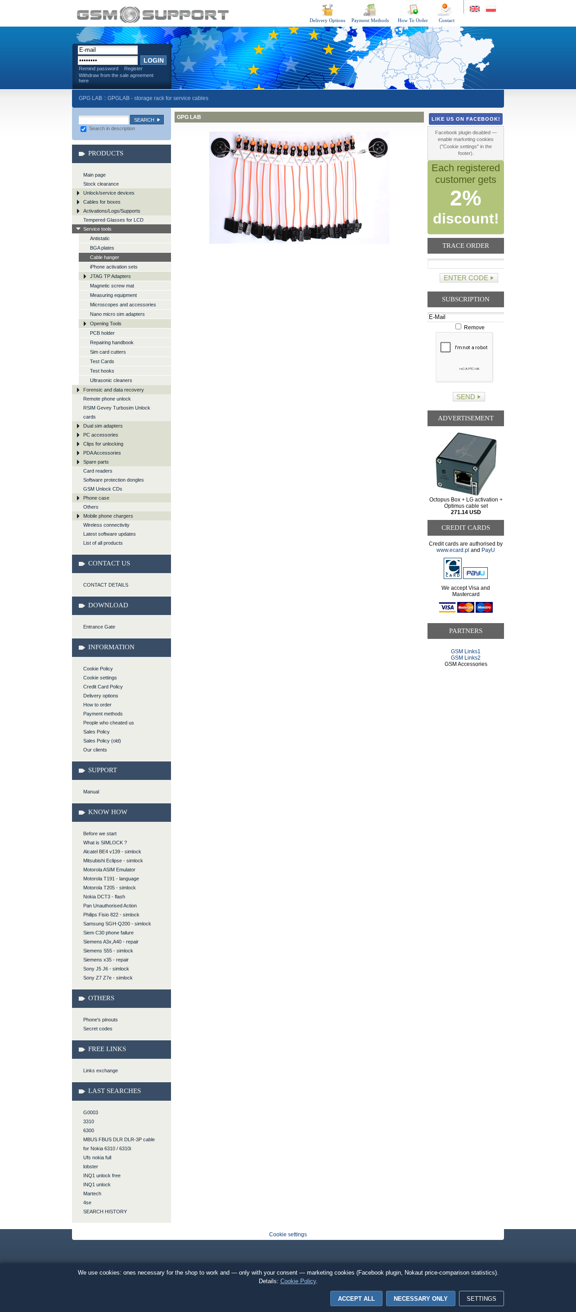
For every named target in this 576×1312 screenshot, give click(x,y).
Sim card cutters (108, 352)
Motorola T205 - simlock (109, 887)
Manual (91, 791)
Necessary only (421, 1298)
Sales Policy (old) (102, 740)
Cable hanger (104, 257)
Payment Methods (370, 20)
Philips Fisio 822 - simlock (111, 914)
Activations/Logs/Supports (111, 211)
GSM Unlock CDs (102, 489)
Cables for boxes (102, 202)
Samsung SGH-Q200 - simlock (117, 923)
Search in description (111, 128)
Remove (474, 327)
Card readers (97, 471)
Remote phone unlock (107, 398)
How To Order (413, 20)
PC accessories (100, 434)
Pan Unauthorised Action (110, 905)
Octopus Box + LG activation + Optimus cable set (466, 506)
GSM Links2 (466, 658)
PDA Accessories (102, 453)
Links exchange (100, 1070)
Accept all (356, 1298)
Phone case (96, 498)
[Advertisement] (466, 702)
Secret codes (97, 1028)
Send (465, 397)
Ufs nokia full (97, 1157)
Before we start (100, 833)
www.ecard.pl (452, 550)
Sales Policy (96, 731)
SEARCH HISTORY (105, 1211)
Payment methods (103, 713)
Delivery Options (327, 20)
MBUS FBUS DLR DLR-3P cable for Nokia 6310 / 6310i (119, 1144)
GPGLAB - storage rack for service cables (158, 98)
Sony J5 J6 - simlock (106, 968)
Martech (92, 1193)
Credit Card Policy (103, 686)
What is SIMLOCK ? (105, 842)
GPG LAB (153, 14)
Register (133, 68)
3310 (88, 1121)
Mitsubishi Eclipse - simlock (113, 860)
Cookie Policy (98, 668)
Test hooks (102, 371)
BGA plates (102, 248)
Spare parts (96, 462)
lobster (90, 1166)
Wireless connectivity (106, 525)
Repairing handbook (112, 342)
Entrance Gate (99, 626)
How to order (97, 704)
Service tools (97, 229)
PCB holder (102, 333)
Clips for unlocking (103, 443)
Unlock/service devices (109, 193)
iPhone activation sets (114, 266)
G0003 (90, 1112)
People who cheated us (108, 722)
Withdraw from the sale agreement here (116, 78)
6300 (88, 1130)
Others (91, 507)
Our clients (95, 749)
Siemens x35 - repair (106, 959)
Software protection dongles (113, 480)
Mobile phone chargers (108, 516)
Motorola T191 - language (111, 878)
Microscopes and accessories (123, 304)
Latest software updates (109, 534)
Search (144, 120)
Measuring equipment (113, 295)
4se (87, 1202)
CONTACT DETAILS (105, 585)
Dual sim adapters (103, 425)
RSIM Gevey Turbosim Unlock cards (116, 412)
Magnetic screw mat (112, 285)
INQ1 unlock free (102, 1175)
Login (154, 60)
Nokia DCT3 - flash (104, 896)
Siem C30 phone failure (108, 932)
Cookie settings (100, 677)
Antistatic (100, 238)
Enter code (466, 278)
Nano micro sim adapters (117, 314)
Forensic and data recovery (113, 389)
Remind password (98, 68)
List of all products (103, 543)
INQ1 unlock (97, 1184)
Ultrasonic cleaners (111, 380)
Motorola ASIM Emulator (109, 869)
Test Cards (102, 361)
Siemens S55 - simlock (108, 950)
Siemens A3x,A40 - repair (111, 941)
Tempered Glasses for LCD (113, 220)
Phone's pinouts (100, 1019)
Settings (481, 1298)
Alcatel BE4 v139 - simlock (112, 851)
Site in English (475, 9)
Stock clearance (101, 184)
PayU (488, 550)
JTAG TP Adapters (110, 276)
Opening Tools (106, 323)
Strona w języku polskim (490, 9)
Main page (94, 175)
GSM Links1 (466, 651)
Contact (446, 20)
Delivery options (100, 695)
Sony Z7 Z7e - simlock (108, 977)
